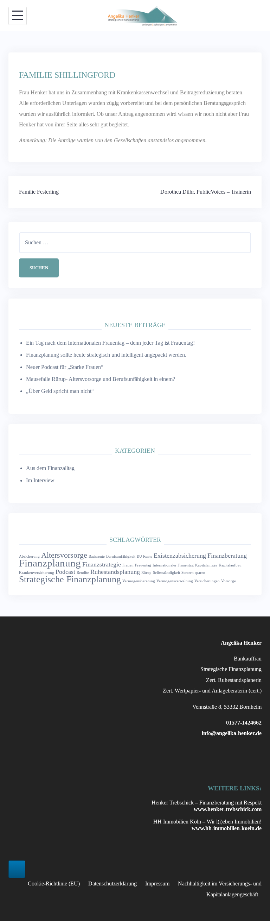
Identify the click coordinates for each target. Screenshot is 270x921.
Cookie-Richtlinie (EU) (54, 883)
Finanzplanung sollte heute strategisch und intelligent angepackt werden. (106, 355)
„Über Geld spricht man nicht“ (60, 391)
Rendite (83, 573)
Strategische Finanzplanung (70, 579)
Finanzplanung (50, 563)
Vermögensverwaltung (174, 581)
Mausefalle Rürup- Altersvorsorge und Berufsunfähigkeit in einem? (100, 379)
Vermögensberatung (138, 581)
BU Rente (144, 556)
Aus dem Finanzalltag (50, 468)
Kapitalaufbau (230, 565)
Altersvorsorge (64, 555)
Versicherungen (207, 581)
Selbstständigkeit (166, 573)
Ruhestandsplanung (115, 571)
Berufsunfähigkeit (120, 556)
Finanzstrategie (101, 564)
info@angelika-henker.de (232, 733)
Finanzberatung (227, 555)
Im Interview (40, 480)
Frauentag (143, 565)
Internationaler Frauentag (173, 565)
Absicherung (29, 556)
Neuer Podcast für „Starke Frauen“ (64, 367)
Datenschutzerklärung (112, 883)
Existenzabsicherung (180, 555)
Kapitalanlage (206, 565)
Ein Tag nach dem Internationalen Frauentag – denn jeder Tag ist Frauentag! (110, 343)
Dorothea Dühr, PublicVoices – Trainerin (205, 192)
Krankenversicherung (36, 573)
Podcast (65, 571)
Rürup (146, 573)
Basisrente (97, 556)
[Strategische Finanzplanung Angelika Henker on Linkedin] (16, 869)
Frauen (128, 565)
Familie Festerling (39, 192)
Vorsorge (228, 581)
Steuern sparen (193, 573)
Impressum (157, 883)
